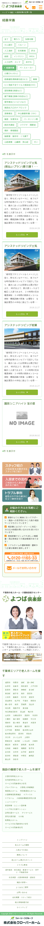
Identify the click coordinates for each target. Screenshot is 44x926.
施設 (12, 12)
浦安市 (31, 697)
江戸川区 (8, 730)
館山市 (7, 759)
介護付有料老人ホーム (14, 776)
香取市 (15, 690)
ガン (36, 142)
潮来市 (7, 723)
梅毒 (35, 79)
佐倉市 (15, 686)
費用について (22, 855)
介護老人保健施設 (27, 787)
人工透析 (8, 50)
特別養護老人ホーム (28, 791)
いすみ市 (26, 741)
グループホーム (11, 787)
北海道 (7, 748)
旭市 (23, 693)
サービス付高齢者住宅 (14, 827)
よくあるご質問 (22, 887)
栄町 (23, 682)
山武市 (7, 715)
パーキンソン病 (31, 119)
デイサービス (27, 813)
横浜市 (7, 745)
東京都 (25, 708)
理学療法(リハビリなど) (15, 102)
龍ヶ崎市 (16, 723)
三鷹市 (7, 719)
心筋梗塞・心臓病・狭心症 (16, 142)
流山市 (31, 704)
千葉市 (25, 701)
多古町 (31, 690)
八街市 (7, 697)
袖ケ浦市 (16, 719)
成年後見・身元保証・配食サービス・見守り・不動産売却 (22, 871)
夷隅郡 (23, 748)
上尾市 (27, 737)
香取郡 (15, 756)
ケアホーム (9, 798)
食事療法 (8, 113)
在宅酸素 (22, 50)
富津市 (7, 756)
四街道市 (24, 686)
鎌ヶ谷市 (8, 704)
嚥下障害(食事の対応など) (16, 96)
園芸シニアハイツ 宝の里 (19, 403)
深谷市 (15, 759)
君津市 (21, 734)
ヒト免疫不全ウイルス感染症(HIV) (19, 85)
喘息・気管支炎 (11, 119)
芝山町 (22, 712)
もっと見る (20, 235)
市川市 (23, 697)
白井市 (7, 686)
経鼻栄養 (10, 67)
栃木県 (31, 745)
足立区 (7, 752)
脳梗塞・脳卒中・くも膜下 (16, 136)
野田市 (33, 701)
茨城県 (23, 704)
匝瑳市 (29, 693)
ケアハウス (28, 794)
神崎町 (23, 690)
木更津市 (8, 726)
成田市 (7, 682)
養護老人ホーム (11, 791)
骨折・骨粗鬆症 (11, 130)
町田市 (15, 745)
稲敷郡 (25, 719)
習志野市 (8, 701)
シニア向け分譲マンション (15, 809)
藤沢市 (27, 726)
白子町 (23, 752)
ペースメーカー (27, 67)
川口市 (7, 737)
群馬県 (23, 745)
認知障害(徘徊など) (13, 90)
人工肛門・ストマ (12, 62)
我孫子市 (16, 708)
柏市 (16, 704)
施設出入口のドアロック (15, 107)
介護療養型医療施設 (13, 794)
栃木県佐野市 (10, 734)
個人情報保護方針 (22, 902)
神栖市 (15, 748)
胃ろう (17, 39)
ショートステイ (11, 802)
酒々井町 (30, 682)
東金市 (25, 723)
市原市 (35, 715)
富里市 (7, 690)
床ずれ (29, 62)
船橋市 (15, 697)
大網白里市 (17, 715)
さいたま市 (17, 737)
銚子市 (15, 693)
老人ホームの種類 (22, 845)
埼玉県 (7, 708)
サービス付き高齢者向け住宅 (16, 824)
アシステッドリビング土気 (20, 246)
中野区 (23, 756)
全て (6, 39)
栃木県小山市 (28, 730)
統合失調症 (9, 125)
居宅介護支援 (10, 816)
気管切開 (29, 39)
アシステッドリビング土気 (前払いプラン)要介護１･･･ (22, 164)
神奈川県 (18, 726)
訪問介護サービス (12, 813)
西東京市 (8, 741)
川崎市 (35, 741)
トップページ (22, 840)
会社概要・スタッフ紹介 (22, 897)
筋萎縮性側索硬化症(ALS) (16, 79)
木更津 (33, 723)
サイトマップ (22, 907)
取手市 (31, 748)
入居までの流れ (22, 850)
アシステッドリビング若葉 (20, 325)
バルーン (22, 45)
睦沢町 (17, 741)
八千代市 (34, 686)
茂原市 (27, 715)
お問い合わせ (22, 892)
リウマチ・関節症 (28, 125)
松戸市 (17, 701)
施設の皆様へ (22, 882)
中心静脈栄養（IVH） (27, 113)
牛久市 (33, 719)
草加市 (29, 734)
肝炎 (33, 50)
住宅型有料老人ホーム (14, 780)
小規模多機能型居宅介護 (26, 798)
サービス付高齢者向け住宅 (15, 784)
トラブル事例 (22, 865)
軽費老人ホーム (11, 820)
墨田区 (17, 730)
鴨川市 (30, 712)
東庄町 (7, 693)
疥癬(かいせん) (11, 73)
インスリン (19, 56)
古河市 (15, 752)
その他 (21, 816)
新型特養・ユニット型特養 (15, 805)
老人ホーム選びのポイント (22, 860)
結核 (6, 56)
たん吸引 (8, 45)
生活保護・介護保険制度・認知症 (22, 877)
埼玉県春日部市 (11, 712)
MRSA (31, 56)
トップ (4, 12)
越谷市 (31, 752)
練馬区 (31, 756)
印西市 (15, 682)
